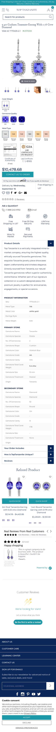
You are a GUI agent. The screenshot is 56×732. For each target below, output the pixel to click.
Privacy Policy (30, 713)
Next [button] (52, 499)
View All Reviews (38, 534)
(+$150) (28, 161)
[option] (28, 59)
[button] (47, 531)
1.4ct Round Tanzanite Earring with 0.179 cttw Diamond (41, 510)
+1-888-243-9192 (12, 210)
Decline (27, 723)
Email (34, 210)
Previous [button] (3, 499)
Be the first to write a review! (28, 622)
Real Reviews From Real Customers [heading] (24, 531)
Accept (26, 717)
